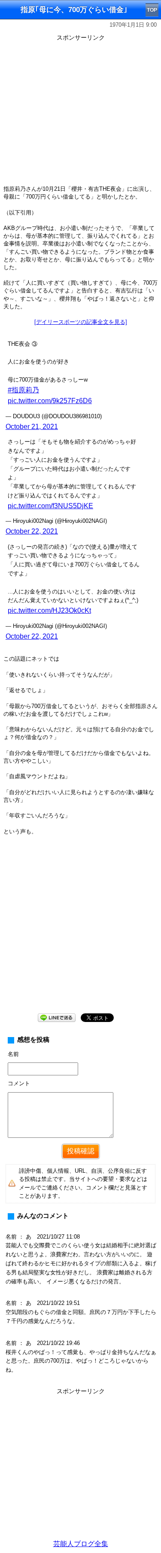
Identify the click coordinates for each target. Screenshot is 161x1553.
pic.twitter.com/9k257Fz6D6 (50, 400)
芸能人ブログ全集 (80, 1543)
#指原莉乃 (23, 390)
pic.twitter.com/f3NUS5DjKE (50, 505)
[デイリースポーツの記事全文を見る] (80, 322)
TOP (152, 10)
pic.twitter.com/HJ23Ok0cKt (49, 610)
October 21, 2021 (32, 426)
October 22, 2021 (32, 531)
